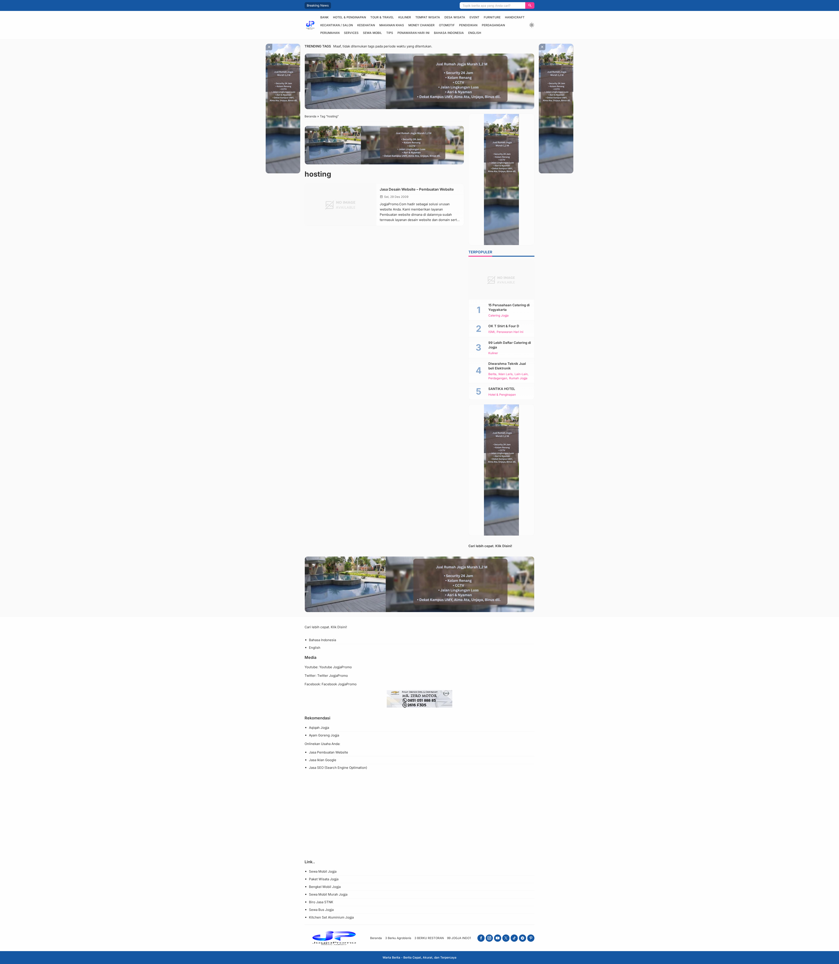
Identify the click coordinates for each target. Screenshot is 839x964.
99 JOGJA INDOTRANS (463, 938)
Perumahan (330, 33)
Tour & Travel (382, 17)
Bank (324, 17)
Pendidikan (468, 25)
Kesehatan (366, 25)
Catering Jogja (498, 315)
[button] (529, 5)
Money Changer (421, 25)
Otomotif (447, 25)
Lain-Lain (521, 374)
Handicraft (515, 17)
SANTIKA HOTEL (501, 389)
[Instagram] (489, 938)
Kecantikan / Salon (336, 25)
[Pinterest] (530, 938)
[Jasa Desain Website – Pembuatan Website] (340, 205)
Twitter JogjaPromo (332, 675)
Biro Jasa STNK (321, 902)
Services (351, 33)
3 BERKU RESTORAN (429, 938)
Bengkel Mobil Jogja (325, 887)
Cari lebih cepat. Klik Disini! (490, 546)
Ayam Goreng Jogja (324, 735)
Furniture (492, 17)
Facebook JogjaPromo (339, 684)
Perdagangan (493, 25)
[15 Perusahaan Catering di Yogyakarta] (501, 279)
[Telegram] (522, 938)
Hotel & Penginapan (349, 17)
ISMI (491, 332)
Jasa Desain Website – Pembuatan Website (417, 189)
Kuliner (404, 17)
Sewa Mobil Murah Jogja (328, 894)
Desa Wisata (454, 17)
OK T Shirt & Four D (503, 326)
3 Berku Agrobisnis (398, 938)
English (474, 33)
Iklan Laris (505, 374)
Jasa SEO (316, 768)
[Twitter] (506, 938)
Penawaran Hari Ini (413, 33)
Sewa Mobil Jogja (322, 871)
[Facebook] (481, 938)
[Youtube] (497, 938)
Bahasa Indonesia (449, 33)
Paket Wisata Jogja (323, 879)
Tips (389, 33)
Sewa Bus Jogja (321, 910)
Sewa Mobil (372, 33)
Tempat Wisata (427, 17)
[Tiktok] (514, 938)
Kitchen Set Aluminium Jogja (331, 917)
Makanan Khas (391, 25)
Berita (492, 374)
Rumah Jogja (518, 378)
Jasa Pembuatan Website (328, 752)
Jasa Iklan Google (322, 760)
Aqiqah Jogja (319, 728)
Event (474, 17)
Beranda (376, 938)
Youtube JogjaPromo (335, 667)
